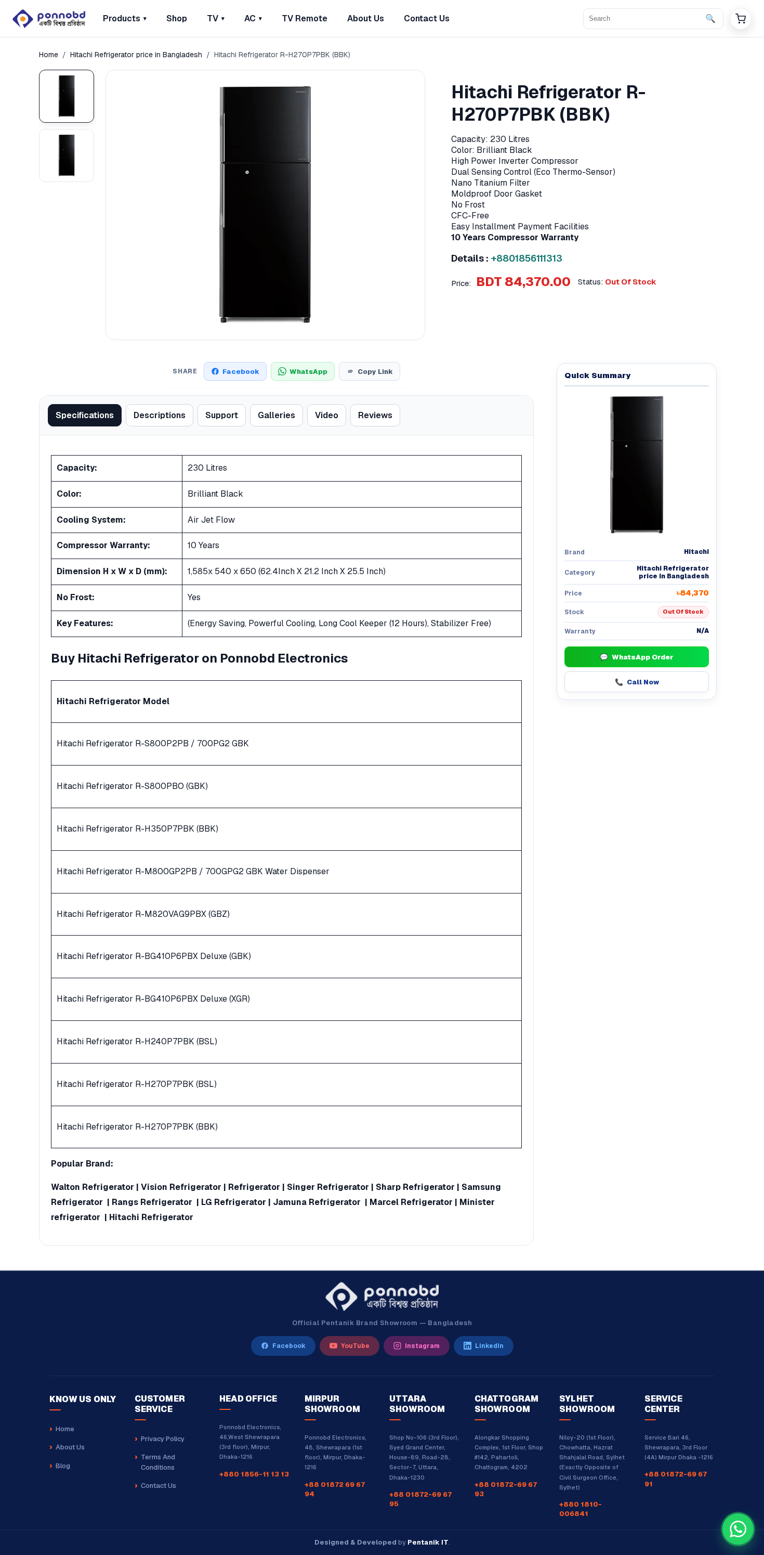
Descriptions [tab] (160, 415)
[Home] (48, 18)
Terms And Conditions (158, 1462)
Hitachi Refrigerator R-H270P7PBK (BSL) (137, 1084)
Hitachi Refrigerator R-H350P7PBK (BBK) (137, 828)
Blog (63, 1465)
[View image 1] (66, 96)
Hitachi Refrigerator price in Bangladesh (136, 54)
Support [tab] (221, 415)
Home (48, 54)
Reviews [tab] (375, 415)
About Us (70, 1447)
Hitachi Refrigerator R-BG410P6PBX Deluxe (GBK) (154, 956)
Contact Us (158, 1485)
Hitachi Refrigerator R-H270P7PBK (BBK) (137, 1126)
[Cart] (741, 19)
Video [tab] (326, 415)
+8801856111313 (526, 258)
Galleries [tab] (276, 415)
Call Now (637, 682)
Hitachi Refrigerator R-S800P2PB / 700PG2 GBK (153, 743)
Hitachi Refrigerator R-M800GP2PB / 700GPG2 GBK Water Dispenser (193, 871)
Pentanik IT (428, 1542)
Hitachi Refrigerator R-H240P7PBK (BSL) (137, 1041)
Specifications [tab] (85, 415)
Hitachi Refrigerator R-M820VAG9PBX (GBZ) (143, 914)
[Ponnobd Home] (381, 1296)
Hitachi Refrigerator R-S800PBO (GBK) (132, 786)
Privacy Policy (163, 1438)
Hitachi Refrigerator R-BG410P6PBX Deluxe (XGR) (153, 998)
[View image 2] (66, 155)
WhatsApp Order (637, 657)
